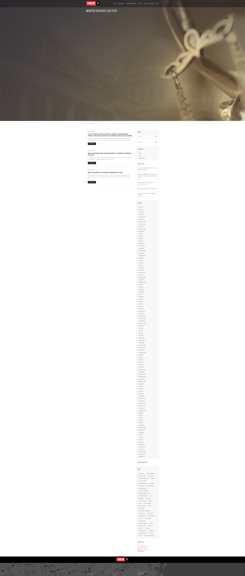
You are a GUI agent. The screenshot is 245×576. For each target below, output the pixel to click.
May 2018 (141, 391)
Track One (147, 528)
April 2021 (141, 306)
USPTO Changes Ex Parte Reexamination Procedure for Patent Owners (145, 183)
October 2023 (142, 279)
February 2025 (142, 245)
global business (151, 485)
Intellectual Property (143, 488)
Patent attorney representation (144, 510)
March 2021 (141, 308)
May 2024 (141, 265)
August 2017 (141, 413)
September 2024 (142, 255)
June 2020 (141, 330)
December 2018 (142, 374)
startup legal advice (142, 525)
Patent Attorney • (150, 513)
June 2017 (141, 417)
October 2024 (142, 253)
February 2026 (142, 216)
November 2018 (142, 376)
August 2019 (141, 354)
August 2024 (141, 258)
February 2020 (142, 340)
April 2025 (141, 241)
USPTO (140, 535)
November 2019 (142, 347)
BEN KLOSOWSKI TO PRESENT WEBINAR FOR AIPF (105, 172)
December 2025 (142, 221)
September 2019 (142, 352)
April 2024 (141, 267)
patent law (141, 518)
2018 (89, 123)
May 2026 (141, 209)
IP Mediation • (141, 498)
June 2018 (141, 388)
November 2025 (142, 224)
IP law (151, 495)
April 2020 (141, 335)
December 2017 (142, 403)
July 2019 (141, 357)
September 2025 (142, 228)
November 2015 (142, 427)
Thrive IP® (141, 528)
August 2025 (141, 231)
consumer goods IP (142, 480)
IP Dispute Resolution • (143, 495)
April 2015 (141, 442)
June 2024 (141, 262)
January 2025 (141, 248)
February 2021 (142, 311)
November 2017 (142, 405)
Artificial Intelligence (151, 473)
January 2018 (141, 400)
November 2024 (142, 250)
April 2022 (141, 296)
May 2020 (141, 333)
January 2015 (141, 449)
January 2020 (141, 342)
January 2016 (141, 425)
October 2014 (142, 456)
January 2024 (141, 274)
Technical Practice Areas (131, 3)
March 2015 (141, 444)
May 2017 (141, 420)
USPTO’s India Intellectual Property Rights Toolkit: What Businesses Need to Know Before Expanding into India (147, 176)
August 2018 (141, 383)
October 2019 (142, 350)
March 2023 (141, 289)
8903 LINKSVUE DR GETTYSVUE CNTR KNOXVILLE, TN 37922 (143, 548)
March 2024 (141, 270)
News (140, 155)
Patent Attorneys (142, 513)
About (156, 3)
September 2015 (142, 429)
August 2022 (141, 291)
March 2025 (141, 243)
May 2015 (141, 439)
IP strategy (148, 498)
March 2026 (141, 214)
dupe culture (152, 483)
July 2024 (141, 260)
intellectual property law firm (144, 493)
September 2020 (142, 323)
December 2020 (142, 316)
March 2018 (141, 396)
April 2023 (141, 287)
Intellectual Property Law (144, 490)
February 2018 (142, 398)
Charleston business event (144, 478)
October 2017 (142, 408)
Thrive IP (150, 525)
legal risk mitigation (147, 503)
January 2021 (141, 313)
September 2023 (142, 282)
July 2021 (141, 299)
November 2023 (142, 277)
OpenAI (149, 505)
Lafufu (140, 503)
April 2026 (141, 212)
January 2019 (141, 371)
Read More (91, 143)
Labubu (150, 500)
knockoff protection (142, 500)
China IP (152, 478)
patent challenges (142, 515)
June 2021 (141, 301)
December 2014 (142, 451)
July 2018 (141, 386)
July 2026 (141, 207)
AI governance (141, 473)
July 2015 (141, 434)
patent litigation (148, 518)
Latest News (151, 3)
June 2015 (141, 437)
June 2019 (141, 359)
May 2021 (141, 304)
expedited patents (142, 485)
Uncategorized (142, 158)
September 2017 (142, 410)
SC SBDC (151, 523)
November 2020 (142, 318)
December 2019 (142, 345)
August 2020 (141, 325)
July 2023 (141, 284)
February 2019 (142, 369)
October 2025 (142, 226)
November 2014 (142, 454)
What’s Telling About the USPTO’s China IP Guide (147, 188)
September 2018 (142, 381)
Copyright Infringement (143, 483)
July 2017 (141, 415)
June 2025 (141, 236)
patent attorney (141, 508)
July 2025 (141, 233)
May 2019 (141, 362)
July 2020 (141, 328)
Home (115, 3)
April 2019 (141, 364)
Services (140, 3)
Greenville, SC (116, 571)
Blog (140, 153)
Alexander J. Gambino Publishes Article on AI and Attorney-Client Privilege (147, 168)
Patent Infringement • (152, 515)
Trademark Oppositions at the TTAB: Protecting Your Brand (147, 194)
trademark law (151, 530)
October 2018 (142, 379)
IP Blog (146, 3)
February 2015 (142, 446)
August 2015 (141, 432)
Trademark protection (143, 533)
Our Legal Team (120, 3)
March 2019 (141, 366)
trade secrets (151, 533)
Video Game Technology (149, 535)
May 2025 (141, 238)
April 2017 (141, 422)
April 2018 (141, 393)
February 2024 (142, 272)
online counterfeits (142, 505)
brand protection (151, 475)
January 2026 (141, 219)
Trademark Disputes (142, 530)
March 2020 (141, 337)
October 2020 (142, 320)
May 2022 (141, 294)
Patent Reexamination (143, 523)
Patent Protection (142, 520)
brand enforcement (142, 475)
